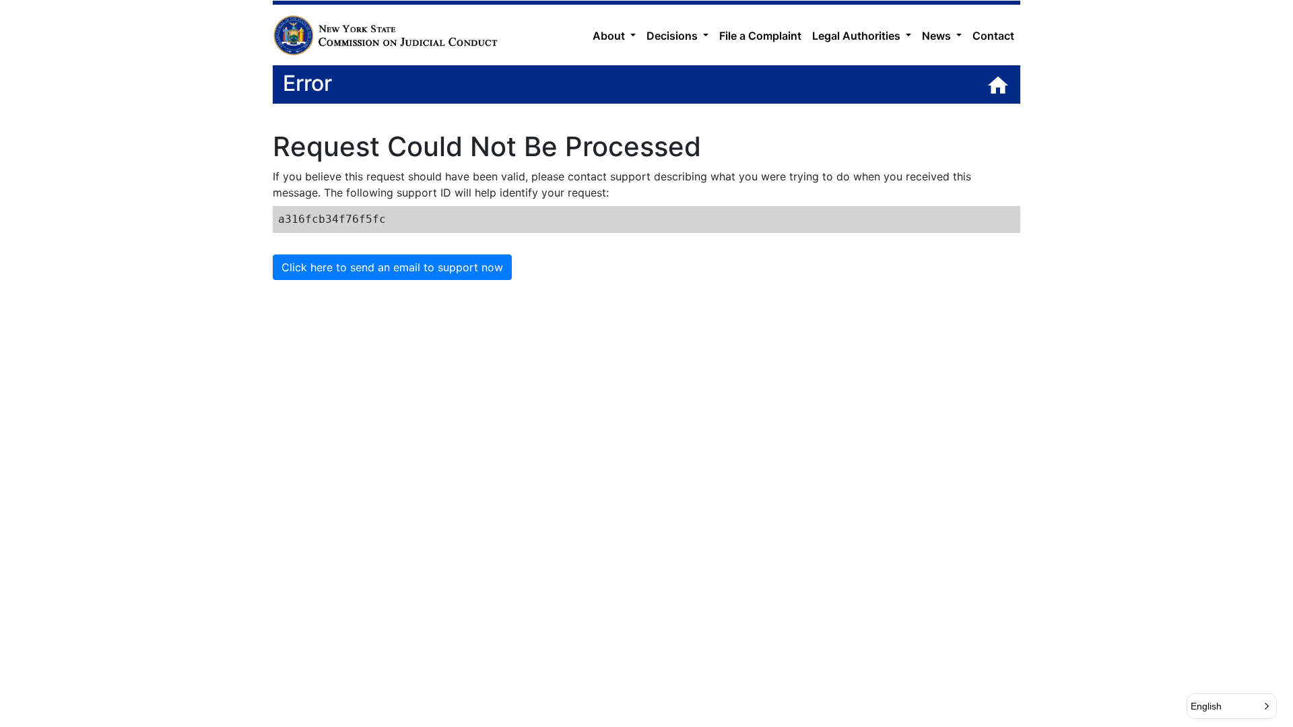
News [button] (938, 35)
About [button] (610, 35)
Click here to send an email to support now (392, 267)
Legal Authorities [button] (857, 35)
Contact (993, 35)
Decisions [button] (673, 35)
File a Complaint (760, 35)
